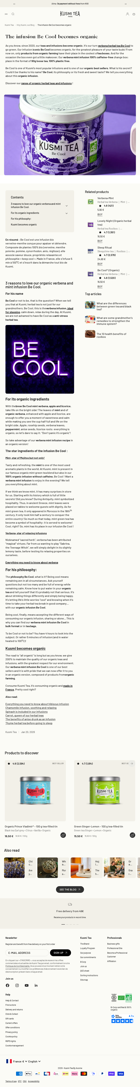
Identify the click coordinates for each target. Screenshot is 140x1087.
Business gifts (113, 944)
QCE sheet (84, 971)
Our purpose (85, 953)
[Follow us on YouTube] (27, 985)
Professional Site (114, 948)
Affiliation (111, 961)
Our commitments (88, 957)
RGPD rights (10, 1041)
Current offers (11, 1023)
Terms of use (11, 1081)
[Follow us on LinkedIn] (36, 985)
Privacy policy (11, 1032)
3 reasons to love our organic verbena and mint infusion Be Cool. (36, 205)
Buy (99, 214)
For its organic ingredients (25, 212)
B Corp (83, 962)
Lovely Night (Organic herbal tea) (114, 222)
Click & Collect (11, 1014)
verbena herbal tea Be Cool (114, 45)
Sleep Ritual (104, 247)
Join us (83, 966)
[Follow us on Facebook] (7, 985)
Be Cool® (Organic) (108, 270)
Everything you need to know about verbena (31, 562)
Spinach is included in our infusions (26, 711)
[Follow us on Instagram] (17, 985)
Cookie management (14, 1045)
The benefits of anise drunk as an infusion (30, 719)
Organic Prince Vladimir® (31, 826)
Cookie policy (11, 1036)
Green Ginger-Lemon (98, 826)
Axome (79, 1068)
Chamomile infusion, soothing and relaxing (31, 707)
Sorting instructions (89, 975)
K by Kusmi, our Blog (25, 25)
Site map (84, 980)
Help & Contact (12, 1000)
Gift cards (9, 1018)
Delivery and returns (14, 1009)
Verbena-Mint (105, 198)
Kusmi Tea (9, 25)
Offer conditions (12, 1027)
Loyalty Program (87, 948)
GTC (20, 1081)
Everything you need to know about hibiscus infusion (37, 703)
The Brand (84, 944)
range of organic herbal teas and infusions (46, 83)
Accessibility (33, 1081)
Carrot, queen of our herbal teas (24, 715)
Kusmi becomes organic (25, 648)
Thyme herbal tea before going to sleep (28, 723)
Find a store (10, 1005)
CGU (25, 1081)
